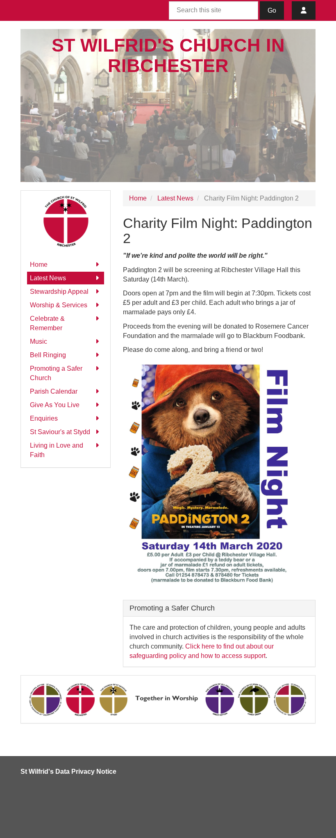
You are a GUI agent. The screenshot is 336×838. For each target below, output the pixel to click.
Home (39, 264)
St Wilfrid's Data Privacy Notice (68, 771)
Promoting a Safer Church (56, 373)
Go (272, 10)
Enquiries (44, 418)
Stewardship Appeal (59, 291)
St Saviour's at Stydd (60, 431)
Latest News (48, 278)
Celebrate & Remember (47, 323)
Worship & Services (58, 305)
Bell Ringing (48, 354)
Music (38, 341)
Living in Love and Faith (56, 450)
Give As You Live (54, 404)
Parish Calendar (53, 391)
